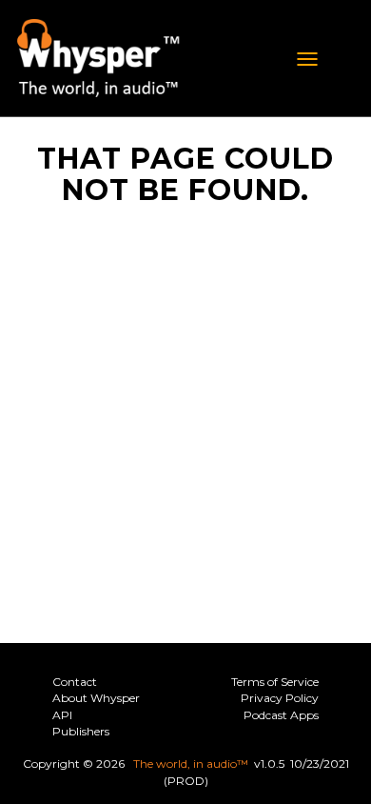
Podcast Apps (281, 715)
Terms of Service (275, 681)
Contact (74, 681)
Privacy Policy (280, 698)
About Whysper (96, 698)
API (62, 715)
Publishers (80, 731)
